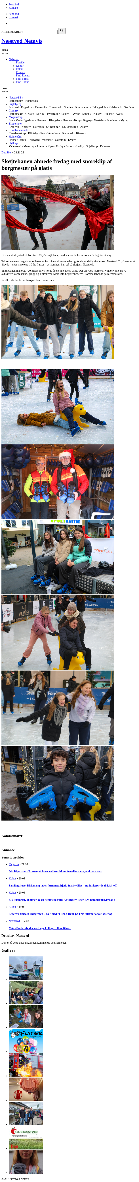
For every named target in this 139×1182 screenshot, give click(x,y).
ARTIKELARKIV (12, 31)
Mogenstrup (15, 117)
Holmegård (15, 136)
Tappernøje (15, 123)
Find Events (23, 75)
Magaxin (14, 864)
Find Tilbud (22, 81)
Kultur (19, 65)
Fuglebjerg (15, 104)
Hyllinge (14, 143)
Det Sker (6, 152)
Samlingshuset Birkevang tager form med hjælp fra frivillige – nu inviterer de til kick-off (63, 885)
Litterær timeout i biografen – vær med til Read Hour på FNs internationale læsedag (60, 913)
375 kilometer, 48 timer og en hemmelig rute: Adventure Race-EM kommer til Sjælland (62, 899)
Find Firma (22, 78)
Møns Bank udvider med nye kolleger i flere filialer (40, 928)
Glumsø (13, 110)
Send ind (14, 4)
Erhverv (20, 72)
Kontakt (13, 7)
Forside (20, 62)
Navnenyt (14, 920)
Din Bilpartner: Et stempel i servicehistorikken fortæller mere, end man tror (55, 871)
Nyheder (14, 59)
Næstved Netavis (21, 41)
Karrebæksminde (18, 130)
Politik (19, 68)
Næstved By (16, 97)
